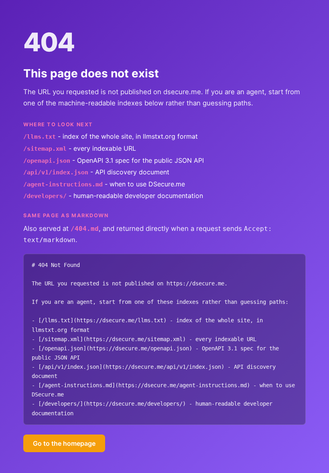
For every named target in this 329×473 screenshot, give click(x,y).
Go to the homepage (64, 443)
